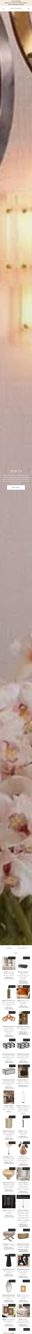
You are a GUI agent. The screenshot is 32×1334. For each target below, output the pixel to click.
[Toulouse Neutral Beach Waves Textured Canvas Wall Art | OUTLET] (23, 1174)
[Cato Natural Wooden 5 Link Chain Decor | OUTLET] (8, 1018)
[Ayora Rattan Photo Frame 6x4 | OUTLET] (23, 1286)
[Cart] (29, 9)
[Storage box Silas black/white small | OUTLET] (23, 1045)
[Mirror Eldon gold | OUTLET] (8, 1286)
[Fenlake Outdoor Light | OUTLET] (23, 1122)
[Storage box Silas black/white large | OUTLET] (8, 1045)
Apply (16, 953)
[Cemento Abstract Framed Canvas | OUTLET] (8, 963)
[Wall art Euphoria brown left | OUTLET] (23, 1260)
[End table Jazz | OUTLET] (8, 1260)
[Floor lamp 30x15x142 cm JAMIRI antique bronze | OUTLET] (23, 1097)
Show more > (16, 487)
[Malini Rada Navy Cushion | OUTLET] (8, 1201)
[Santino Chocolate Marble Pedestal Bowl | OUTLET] (8, 1174)
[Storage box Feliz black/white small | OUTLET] (8, 1071)
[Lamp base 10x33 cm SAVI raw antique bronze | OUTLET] (8, 992)
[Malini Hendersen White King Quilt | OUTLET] (23, 1310)
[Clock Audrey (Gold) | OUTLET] (23, 1018)
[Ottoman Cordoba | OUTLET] (8, 1235)
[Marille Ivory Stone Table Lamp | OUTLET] (8, 1148)
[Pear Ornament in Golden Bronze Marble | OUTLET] (23, 1148)
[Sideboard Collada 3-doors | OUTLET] (23, 1235)
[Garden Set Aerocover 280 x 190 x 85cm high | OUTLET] (23, 963)
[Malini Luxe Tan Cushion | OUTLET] (23, 992)
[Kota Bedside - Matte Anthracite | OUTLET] (23, 1071)
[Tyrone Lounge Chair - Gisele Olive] (8, 1097)
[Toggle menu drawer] (3, 9)
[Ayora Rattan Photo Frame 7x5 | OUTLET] (8, 1310)
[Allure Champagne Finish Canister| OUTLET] (8, 1122)
